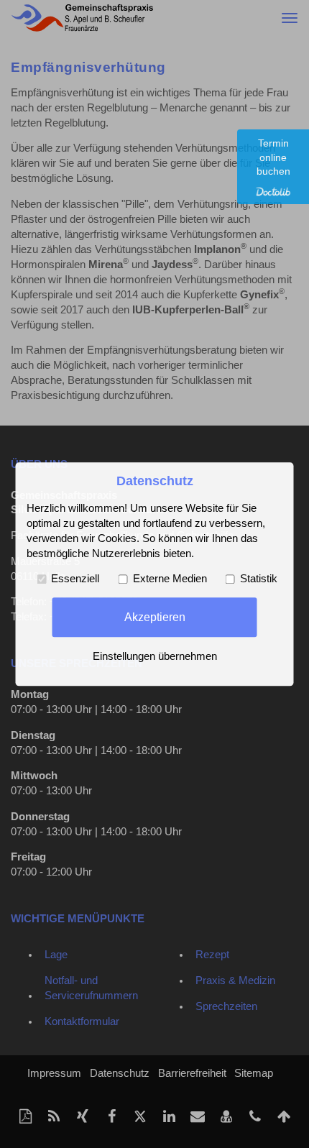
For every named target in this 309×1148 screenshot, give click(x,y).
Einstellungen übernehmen (155, 656)
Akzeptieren (154, 616)
